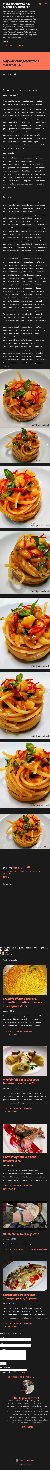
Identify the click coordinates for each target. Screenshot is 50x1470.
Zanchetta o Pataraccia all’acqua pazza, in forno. (20, 1296)
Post (6, 952)
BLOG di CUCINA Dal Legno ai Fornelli (17, 5)
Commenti (8, 954)
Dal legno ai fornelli (27, 1398)
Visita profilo (27, 1427)
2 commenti (19, 1249)
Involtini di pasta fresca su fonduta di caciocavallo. (21, 1081)
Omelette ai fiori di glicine (21, 1234)
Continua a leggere (11, 1034)
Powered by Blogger (26, 1460)
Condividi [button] (7, 877)
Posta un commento (23, 1031)
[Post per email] (28, 868)
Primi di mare (18, 868)
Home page (7, 45)
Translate (21, 1372)
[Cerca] (40, 4)
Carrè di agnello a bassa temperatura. (19, 1158)
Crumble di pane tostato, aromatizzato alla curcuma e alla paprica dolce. (22, 1002)
